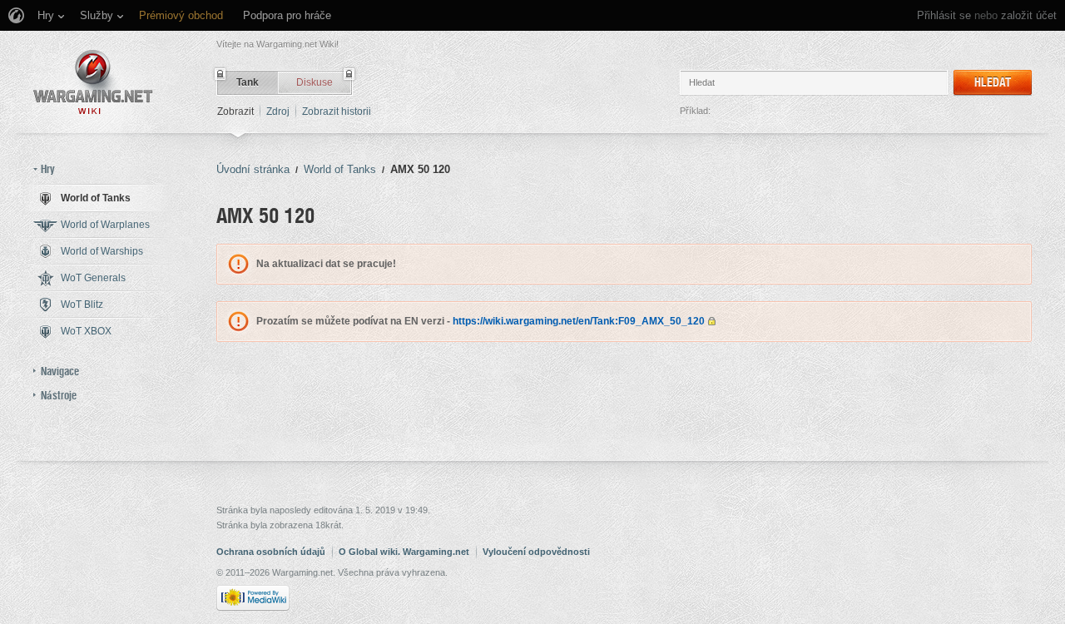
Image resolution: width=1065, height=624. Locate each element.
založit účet (1029, 15)
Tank (247, 82)
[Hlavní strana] (93, 82)
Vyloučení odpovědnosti (536, 552)
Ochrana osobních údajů (270, 552)
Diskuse (314, 82)
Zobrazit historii (336, 111)
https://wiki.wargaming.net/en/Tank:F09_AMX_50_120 (579, 321)
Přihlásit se (944, 15)
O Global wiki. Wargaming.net (404, 552)
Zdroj (278, 111)
